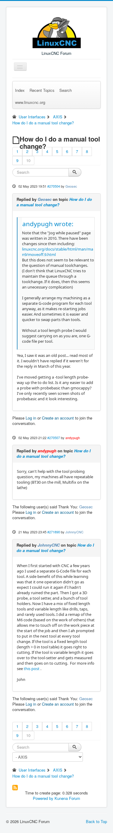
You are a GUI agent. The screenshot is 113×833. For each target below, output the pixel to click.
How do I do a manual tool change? (54, 201)
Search (65, 90)
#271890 (53, 531)
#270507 (53, 437)
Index (20, 90)
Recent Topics (42, 90)
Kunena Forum (67, 798)
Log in (31, 418)
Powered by (43, 798)
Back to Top (96, 821)
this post (31, 668)
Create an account (58, 418)
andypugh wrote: (48, 224)
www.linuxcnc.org (30, 102)
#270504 (53, 186)
